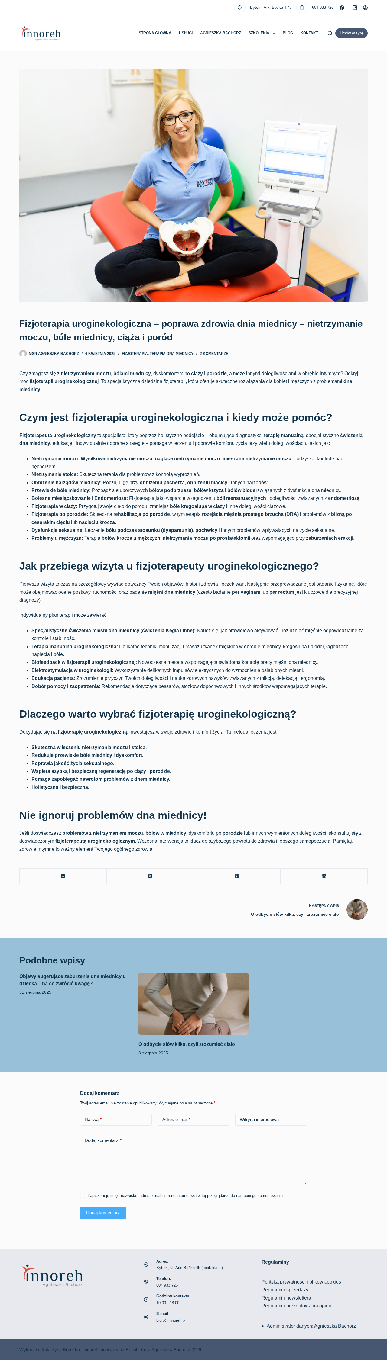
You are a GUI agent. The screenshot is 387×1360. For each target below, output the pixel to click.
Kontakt (309, 33)
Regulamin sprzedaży (285, 1289)
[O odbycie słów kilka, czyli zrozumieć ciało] (193, 1004)
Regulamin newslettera (286, 1298)
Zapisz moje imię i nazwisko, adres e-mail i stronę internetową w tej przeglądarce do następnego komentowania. (186, 1195)
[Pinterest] (237, 876)
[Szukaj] (330, 33)
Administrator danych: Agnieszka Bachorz (311, 1326)
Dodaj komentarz (103, 1140)
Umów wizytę (351, 33)
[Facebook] (342, 7)
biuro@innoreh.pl (171, 1320)
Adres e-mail (176, 1119)
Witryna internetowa (259, 1119)
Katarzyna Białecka (60, 1349)
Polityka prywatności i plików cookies (301, 1281)
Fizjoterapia (135, 354)
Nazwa (93, 1119)
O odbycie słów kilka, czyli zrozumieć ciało (186, 1044)
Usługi (186, 33)
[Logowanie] (365, 7)
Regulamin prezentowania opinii (296, 1305)
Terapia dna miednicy (172, 354)
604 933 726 (322, 7)
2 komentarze (214, 354)
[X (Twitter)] (150, 876)
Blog (288, 33)
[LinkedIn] (324, 876)
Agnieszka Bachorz (220, 33)
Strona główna (155, 33)
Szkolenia (259, 33)
